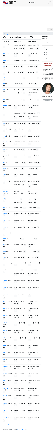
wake (4, 89)
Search (50, 29)
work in (5, 410)
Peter (50, 95)
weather (5, 280)
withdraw (5, 155)
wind (4, 113)
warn (4, 207)
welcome (5, 191)
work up (5, 380)
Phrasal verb (47, 59)
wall (4, 257)
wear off (5, 352)
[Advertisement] (28, 17)
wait (4, 123)
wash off (5, 403)
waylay (5, 373)
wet (4, 199)
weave (4, 181)
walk (4, 77)
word (4, 359)
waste (4, 174)
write (4, 72)
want (4, 53)
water (4, 129)
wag (4, 244)
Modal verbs (47, 53)
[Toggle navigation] (50, 2)
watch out (5, 366)
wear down (6, 388)
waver (4, 345)
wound (4, 233)
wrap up (5, 301)
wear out (5, 294)
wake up (5, 105)
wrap (4, 162)
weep (4, 168)
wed (4, 270)
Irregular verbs (47, 42)
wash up (5, 263)
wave (4, 227)
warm (4, 220)
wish (4, 149)
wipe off (5, 395)
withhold (5, 323)
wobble (5, 308)
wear (4, 66)
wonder (5, 213)
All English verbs (8, 34)
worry (4, 136)
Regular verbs (47, 48)
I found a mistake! (47, 100)
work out (5, 315)
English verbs (21, 429)
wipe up (5, 417)
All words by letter (8, 425)
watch (4, 60)
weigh (4, 251)
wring (4, 238)
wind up (5, 141)
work (4, 45)
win (4, 83)
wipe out (5, 330)
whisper (5, 287)
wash (4, 99)
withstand (5, 338)
